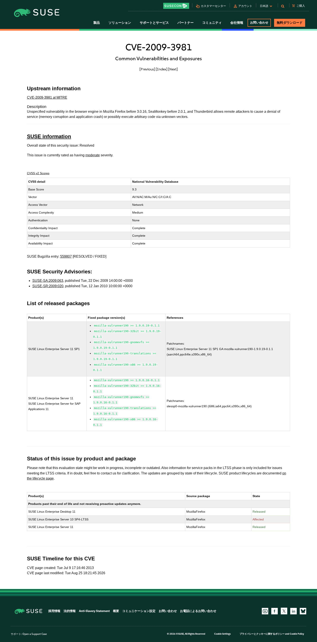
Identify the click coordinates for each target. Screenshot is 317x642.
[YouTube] (265, 611)
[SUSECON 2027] (176, 6)
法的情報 (70, 611)
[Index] (161, 69)
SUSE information (49, 136)
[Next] (173, 69)
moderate (92, 155)
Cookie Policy (297, 633)
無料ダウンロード (290, 23)
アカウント (245, 6)
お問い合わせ (259, 22)
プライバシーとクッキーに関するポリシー (262, 633)
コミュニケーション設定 (138, 611)
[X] (284, 611)
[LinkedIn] (293, 611)
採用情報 (54, 611)
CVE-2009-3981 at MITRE (47, 97)
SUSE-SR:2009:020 (47, 286)
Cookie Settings (222, 633)
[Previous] (147, 69)
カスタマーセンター (213, 6)
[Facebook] (274, 611)
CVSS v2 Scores (38, 173)
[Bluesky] (303, 611)
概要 (116, 611)
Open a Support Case (34, 634)
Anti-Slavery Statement (94, 611)
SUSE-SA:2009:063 (47, 280)
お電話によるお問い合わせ (198, 611)
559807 (66, 256)
